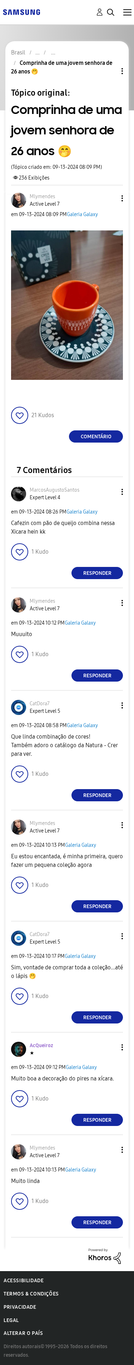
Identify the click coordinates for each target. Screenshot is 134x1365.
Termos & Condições (31, 1294)
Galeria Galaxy (82, 214)
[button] (110, 198)
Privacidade (20, 1307)
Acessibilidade (24, 1281)
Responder (97, 573)
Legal (11, 1320)
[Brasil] (21, 11)
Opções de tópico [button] (110, 71)
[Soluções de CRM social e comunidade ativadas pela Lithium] (105, 1255)
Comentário (96, 437)
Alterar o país (23, 1333)
